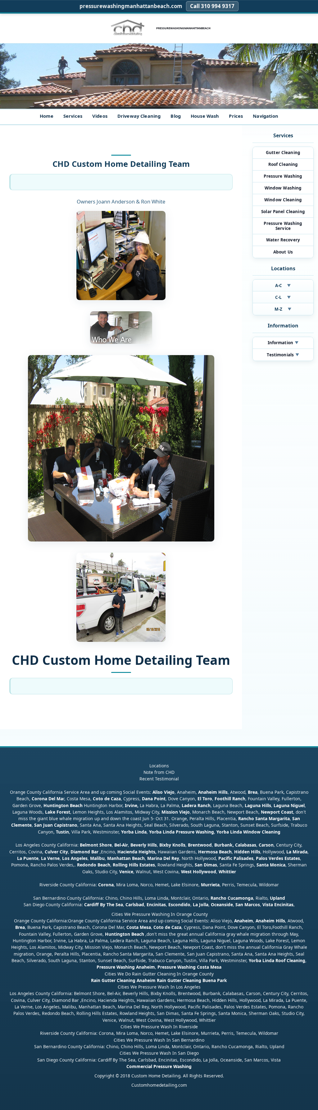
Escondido (178, 904)
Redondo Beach (93, 865)
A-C (283, 285)
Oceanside (222, 904)
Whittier (227, 872)
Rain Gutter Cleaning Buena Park (192, 980)
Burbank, (224, 845)
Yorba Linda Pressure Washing (181, 832)
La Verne (50, 858)
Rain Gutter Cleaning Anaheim (123, 980)
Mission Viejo (175, 812)
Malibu (97, 858)
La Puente (28, 858)
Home (46, 116)
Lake (49, 812)
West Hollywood (198, 872)
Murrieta (210, 885)
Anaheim (243, 921)
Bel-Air (121, 845)
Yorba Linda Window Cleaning (248, 832)
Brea (252, 792)
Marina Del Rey (163, 858)
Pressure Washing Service (283, 226)
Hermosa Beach (215, 852)
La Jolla (200, 904)
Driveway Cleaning (139, 116)
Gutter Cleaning (283, 152)
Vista (267, 904)
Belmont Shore (96, 845)
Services (72, 116)
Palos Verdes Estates (278, 858)
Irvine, (132, 805)
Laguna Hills (258, 805)
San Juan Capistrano (55, 825)
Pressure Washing (283, 176)
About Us (283, 252)
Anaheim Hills (213, 792)
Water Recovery (283, 240)
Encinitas (156, 904)
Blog (175, 116)
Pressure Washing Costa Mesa (189, 967)
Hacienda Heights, (137, 852)
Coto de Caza (107, 799)
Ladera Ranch (196, 805)
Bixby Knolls (172, 845)
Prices (236, 116)
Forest (63, 812)
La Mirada (296, 852)
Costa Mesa (138, 927)
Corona (106, 885)
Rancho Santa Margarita (264, 818)
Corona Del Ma (47, 799)
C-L (283, 297)
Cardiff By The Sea (103, 904)
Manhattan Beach (126, 858)
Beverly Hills (143, 845)
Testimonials (283, 355)
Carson (266, 845)
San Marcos (247, 904)
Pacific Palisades (235, 858)
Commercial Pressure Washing (159, 1066)
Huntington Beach (63, 805)
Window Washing (283, 188)
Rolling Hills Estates (134, 865)
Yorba (127, 832)
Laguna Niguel (289, 805)
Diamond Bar (84, 852)
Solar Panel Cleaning (283, 211)
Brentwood (200, 845)
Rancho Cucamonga (232, 898)
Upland (277, 898)
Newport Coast (277, 812)
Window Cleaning (283, 200)
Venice (126, 872)
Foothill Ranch (230, 799)
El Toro (204, 799)
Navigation (265, 116)
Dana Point (154, 799)
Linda (141, 832)
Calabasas (245, 845)
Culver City (56, 852)
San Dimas (206, 865)
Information (283, 342)
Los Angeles (75, 858)
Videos (99, 116)
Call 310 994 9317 (212, 6)
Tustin (62, 832)
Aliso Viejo (163, 792)
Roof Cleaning (283, 164)
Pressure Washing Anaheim (126, 967)
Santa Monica (271, 865)
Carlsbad (134, 904)
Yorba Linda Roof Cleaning (277, 960)
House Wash (205, 116)
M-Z (283, 309)
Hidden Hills (247, 852)
